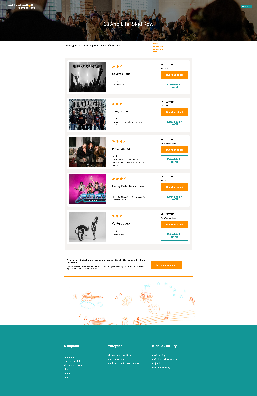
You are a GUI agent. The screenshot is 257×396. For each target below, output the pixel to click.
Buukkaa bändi (174, 74)
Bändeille (246, 6)
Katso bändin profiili (174, 86)
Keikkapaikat (158, 49)
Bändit (156, 44)
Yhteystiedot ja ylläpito (120, 355)
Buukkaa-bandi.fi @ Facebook (123, 363)
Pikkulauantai (121, 149)
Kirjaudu (156, 363)
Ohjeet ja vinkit (72, 361)
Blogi (66, 369)
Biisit (66, 377)
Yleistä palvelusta (73, 365)
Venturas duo (121, 223)
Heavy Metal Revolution (128, 186)
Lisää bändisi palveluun (164, 359)
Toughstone (120, 111)
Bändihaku (69, 357)
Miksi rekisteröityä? (162, 367)
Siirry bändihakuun (166, 265)
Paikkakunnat (158, 46)
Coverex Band (121, 74)
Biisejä (155, 52)
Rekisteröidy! (159, 355)
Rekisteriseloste (116, 359)
